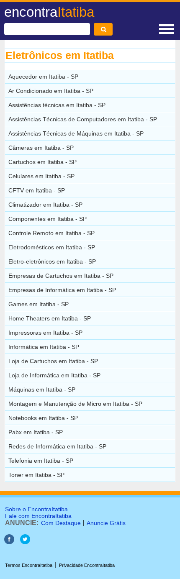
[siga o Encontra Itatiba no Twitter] (25, 542)
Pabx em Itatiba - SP (35, 432)
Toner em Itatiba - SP (36, 474)
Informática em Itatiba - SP (43, 346)
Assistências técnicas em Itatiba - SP (56, 105)
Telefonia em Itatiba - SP (40, 460)
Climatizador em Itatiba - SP (45, 204)
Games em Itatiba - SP (38, 304)
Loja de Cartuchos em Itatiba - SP (53, 361)
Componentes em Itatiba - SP (47, 218)
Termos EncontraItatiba (28, 565)
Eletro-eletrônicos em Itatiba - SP (52, 261)
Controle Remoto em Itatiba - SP (51, 233)
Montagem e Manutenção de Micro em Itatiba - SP (75, 403)
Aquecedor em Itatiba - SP (43, 76)
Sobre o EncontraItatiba (36, 509)
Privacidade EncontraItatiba (87, 565)
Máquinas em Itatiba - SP (41, 389)
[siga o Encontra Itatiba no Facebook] (9, 542)
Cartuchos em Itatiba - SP (42, 162)
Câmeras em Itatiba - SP (41, 147)
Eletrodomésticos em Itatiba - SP (51, 247)
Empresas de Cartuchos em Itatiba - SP (60, 275)
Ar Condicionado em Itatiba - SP (50, 90)
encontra (49, 12)
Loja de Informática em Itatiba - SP (54, 375)
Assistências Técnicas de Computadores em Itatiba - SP (82, 119)
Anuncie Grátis (106, 523)
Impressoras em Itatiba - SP (45, 332)
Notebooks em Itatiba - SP (43, 418)
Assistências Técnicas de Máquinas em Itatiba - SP (76, 133)
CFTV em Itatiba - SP (36, 190)
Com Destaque (61, 523)
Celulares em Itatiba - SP (41, 176)
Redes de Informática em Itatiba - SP (57, 446)
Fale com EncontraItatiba (38, 515)
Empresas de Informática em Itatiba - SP (62, 290)
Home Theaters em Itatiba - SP (49, 318)
